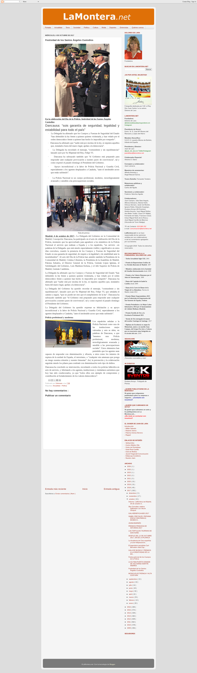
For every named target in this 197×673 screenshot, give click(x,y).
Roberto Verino (130, 431)
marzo (131, 597)
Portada (48, 27)
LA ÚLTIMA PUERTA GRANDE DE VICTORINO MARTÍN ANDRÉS (139, 563)
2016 (129, 607)
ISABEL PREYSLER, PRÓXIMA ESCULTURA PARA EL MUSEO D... (139, 518)
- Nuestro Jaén (130, 458)
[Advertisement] (82, 468)
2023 (129, 472)
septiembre (133, 579)
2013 (129, 616)
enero (131, 603)
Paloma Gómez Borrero (134, 433)
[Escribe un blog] (52, 380)
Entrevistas (124, 27)
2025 (129, 469)
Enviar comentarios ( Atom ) (65, 493)
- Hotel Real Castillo (132, 449)
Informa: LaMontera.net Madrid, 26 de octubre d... (140, 502)
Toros (68, 27)
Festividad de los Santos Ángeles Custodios (137, 569)
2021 (129, 478)
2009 (129, 628)
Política (86, 27)
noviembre (133, 496)
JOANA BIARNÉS (134, 523)
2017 (129, 490)
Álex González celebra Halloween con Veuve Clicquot (137, 508)
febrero (132, 600)
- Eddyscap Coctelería (133, 456)
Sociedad (76, 27)
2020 (129, 481)
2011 (129, 622)
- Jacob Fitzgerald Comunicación (136, 454)
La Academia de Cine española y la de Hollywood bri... (139, 541)
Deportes (112, 27)
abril (130, 594)
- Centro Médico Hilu (132, 445)
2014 (129, 613)
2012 (129, 619)
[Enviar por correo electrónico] (49, 380)
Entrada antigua (111, 489)
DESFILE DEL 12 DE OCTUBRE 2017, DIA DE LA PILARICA (140, 536)
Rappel (128, 435)
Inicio (85, 489)
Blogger (112, 664)
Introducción (129, 426)
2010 (129, 625)
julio (130, 585)
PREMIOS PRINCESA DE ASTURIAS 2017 (137, 527)
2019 (129, 484)
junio (131, 588)
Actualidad (58, 27)
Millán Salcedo (130, 428)
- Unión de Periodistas (133, 447)
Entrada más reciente (55, 489)
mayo (131, 591)
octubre (132, 499)
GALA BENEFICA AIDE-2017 (138, 513)
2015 (129, 610)
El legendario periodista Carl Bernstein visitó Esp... (138, 546)
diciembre (132, 493)
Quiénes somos (138, 27)
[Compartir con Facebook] (57, 380)
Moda (104, 27)
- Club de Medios (131, 452)
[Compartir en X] (54, 380)
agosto (131, 582)
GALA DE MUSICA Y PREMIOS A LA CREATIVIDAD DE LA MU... (139, 552)
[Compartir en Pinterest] (60, 380)
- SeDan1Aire (129, 443)
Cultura (95, 27)
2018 (129, 487)
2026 (129, 466)
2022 (129, 475)
